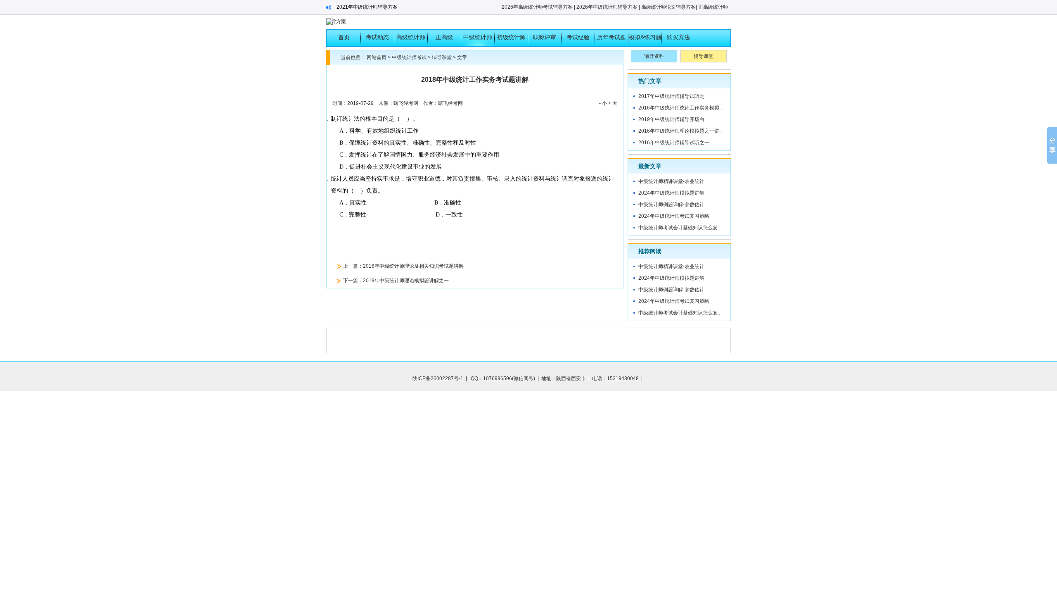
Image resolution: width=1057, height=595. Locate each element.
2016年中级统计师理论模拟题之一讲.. (680, 131)
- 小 (603, 103)
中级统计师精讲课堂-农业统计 (671, 181)
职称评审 (544, 37)
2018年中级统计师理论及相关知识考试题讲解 (413, 266)
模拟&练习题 (645, 37)
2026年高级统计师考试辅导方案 (537, 7)
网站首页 (376, 57)
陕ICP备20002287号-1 (437, 378)
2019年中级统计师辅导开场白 (671, 119)
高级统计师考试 (410, 40)
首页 (344, 37)
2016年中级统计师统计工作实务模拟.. (680, 108)
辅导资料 (654, 56)
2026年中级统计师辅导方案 (607, 7)
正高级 (444, 37)
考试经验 (578, 37)
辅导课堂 (442, 57)
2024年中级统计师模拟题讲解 (671, 193)
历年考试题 (611, 37)
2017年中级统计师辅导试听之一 (673, 96)
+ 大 (612, 103)
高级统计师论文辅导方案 (668, 7)
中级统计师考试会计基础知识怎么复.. (679, 228)
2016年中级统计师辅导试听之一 (673, 142)
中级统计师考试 (477, 40)
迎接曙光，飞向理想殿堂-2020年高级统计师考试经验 (395, 7)
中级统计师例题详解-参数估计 (671, 204)
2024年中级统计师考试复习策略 (673, 216)
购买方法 (678, 37)
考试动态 (377, 37)
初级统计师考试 (511, 40)
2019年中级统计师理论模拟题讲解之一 (406, 280)
